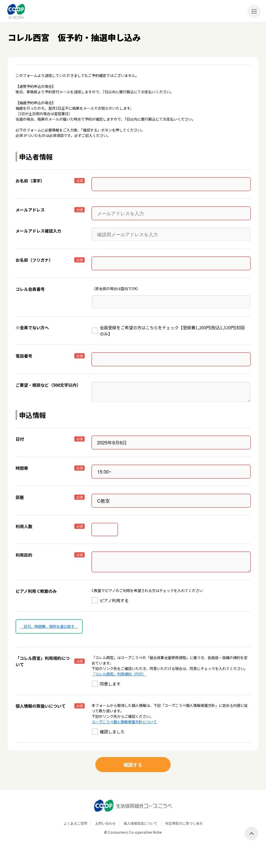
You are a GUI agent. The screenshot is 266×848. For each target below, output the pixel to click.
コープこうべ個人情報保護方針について (124, 721)
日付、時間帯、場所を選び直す (49, 626)
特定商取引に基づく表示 (184, 823)
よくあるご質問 (75, 823)
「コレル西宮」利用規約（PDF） (119, 673)
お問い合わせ (105, 823)
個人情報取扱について (140, 823)
